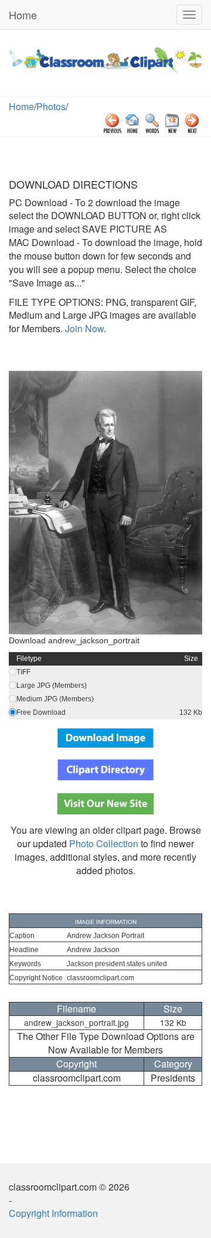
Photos (51, 106)
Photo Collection (103, 843)
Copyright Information (53, 1213)
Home (23, 14)
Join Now (83, 328)
